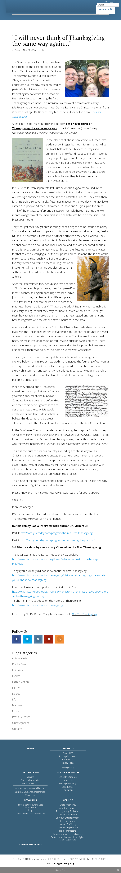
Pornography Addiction (67, 811)
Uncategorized (21, 723)
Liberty (16, 693)
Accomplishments (68, 756)
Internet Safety (67, 820)
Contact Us (67, 759)
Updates (17, 729)
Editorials (17, 670)
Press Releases (21, 717)
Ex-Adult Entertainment (67, 817)
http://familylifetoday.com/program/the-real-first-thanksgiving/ (56, 533)
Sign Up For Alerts (30, 780)
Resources (30, 800)
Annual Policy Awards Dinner (29, 787)
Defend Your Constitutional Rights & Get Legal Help (68, 838)
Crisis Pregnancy (67, 804)
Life (14, 699)
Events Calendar (30, 783)
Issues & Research (68, 772)
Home (30, 748)
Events (16, 676)
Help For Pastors (67, 830)
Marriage (17, 705)
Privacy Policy (67, 762)
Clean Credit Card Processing (30, 813)
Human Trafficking (67, 824)
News (15, 711)
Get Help (68, 800)
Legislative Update (68, 776)
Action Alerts (19, 658)
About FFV (68, 753)
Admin (18, 50)
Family (41, 50)
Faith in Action (20, 682)
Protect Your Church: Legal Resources (30, 805)
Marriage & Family (67, 783)
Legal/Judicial (68, 786)
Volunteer (30, 795)
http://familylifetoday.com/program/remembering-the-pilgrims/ (57, 540)
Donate (104, 9)
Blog (30, 810)
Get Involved (31, 772)
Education (68, 789)
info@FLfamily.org (64, 863)
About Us (68, 748)
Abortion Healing (67, 807)
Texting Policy (67, 767)
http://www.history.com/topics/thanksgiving (37, 605)
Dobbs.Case (19, 664)
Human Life (67, 780)
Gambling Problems (67, 814)
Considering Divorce (68, 827)
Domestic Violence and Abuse (68, 833)
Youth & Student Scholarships (30, 791)
